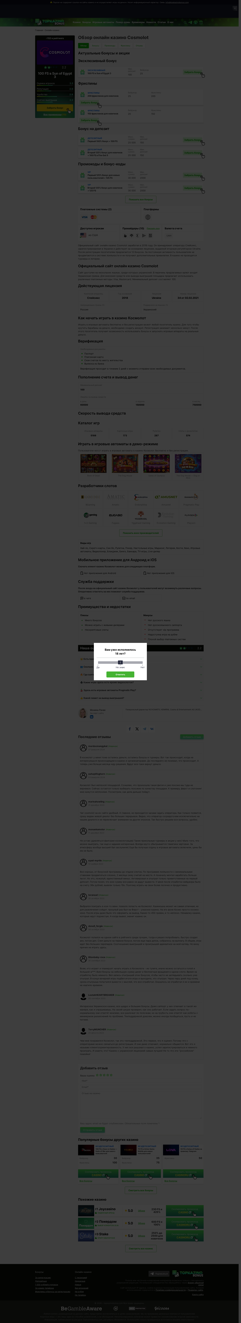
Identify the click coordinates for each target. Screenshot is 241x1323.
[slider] (120, 662)
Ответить (120, 674)
